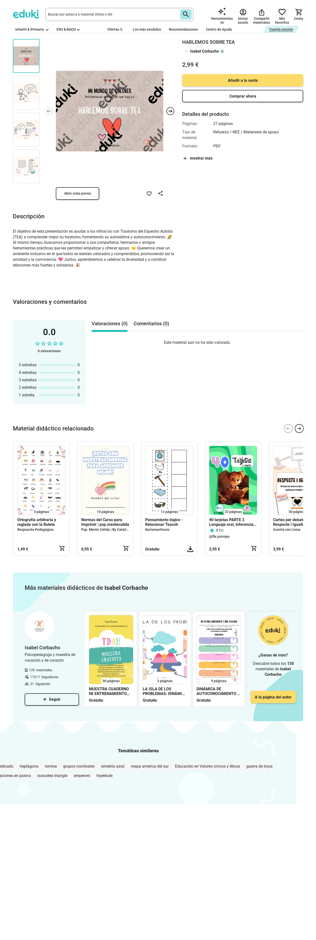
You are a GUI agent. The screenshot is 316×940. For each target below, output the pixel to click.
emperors (82, 775)
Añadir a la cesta (243, 80)
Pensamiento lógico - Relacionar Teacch (164, 522)
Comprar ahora (242, 96)
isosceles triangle (52, 775)
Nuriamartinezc (157, 529)
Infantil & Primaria (30, 29)
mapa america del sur (150, 766)
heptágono (29, 766)
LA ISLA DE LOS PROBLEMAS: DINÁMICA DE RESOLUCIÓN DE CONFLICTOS (165, 691)
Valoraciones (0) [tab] (110, 324)
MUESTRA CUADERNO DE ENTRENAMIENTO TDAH (109, 691)
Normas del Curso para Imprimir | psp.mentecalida (105, 522)
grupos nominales (79, 766)
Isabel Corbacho (204, 51)
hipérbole (105, 775)
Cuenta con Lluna (286, 529)
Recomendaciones (183, 29)
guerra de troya (259, 766)
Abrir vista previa (77, 193)
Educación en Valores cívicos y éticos (207, 766)
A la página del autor (273, 697)
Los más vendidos (147, 29)
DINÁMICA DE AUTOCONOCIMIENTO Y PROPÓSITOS (218, 691)
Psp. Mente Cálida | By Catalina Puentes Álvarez (119, 529)
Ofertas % (114, 29)
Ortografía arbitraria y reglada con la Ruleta (36, 522)
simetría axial (112, 766)
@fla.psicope (219, 536)
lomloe (51, 766)
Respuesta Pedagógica (35, 529)
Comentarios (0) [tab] (151, 324)
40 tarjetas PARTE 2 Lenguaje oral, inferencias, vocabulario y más (233, 522)
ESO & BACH (66, 29)
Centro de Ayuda (219, 29)
